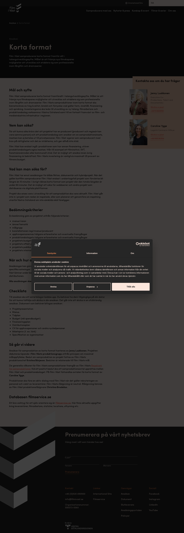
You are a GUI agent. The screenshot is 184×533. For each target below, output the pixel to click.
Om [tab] (132, 253)
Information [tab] (92, 253)
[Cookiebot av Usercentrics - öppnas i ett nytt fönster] (138, 244)
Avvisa (53, 287)
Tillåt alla (131, 287)
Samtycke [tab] (51, 253)
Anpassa (90, 287)
